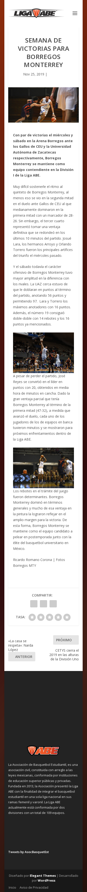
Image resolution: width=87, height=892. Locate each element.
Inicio (12, 887)
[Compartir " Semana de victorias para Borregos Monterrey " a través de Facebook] (34, 604)
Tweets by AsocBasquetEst (28, 852)
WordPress (46, 880)
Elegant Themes (43, 875)
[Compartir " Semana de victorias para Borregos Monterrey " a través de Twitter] (43, 604)
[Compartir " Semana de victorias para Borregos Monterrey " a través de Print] (53, 604)
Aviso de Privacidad (34, 887)
